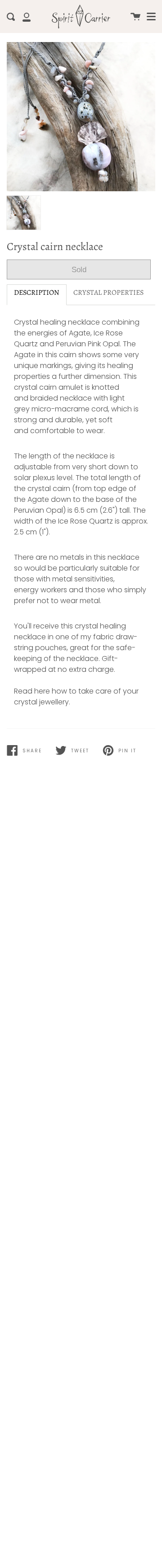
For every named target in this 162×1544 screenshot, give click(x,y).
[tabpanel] (81, 116)
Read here (32, 691)
